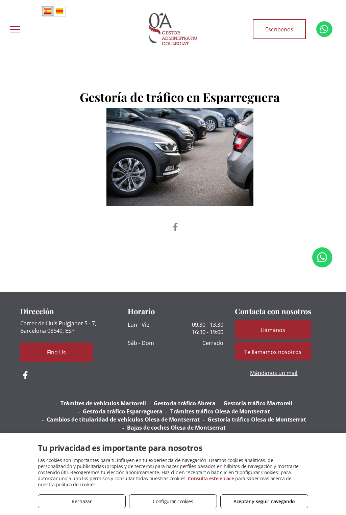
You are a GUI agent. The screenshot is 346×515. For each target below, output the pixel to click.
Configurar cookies (173, 501)
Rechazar (82, 501)
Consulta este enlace (211, 478)
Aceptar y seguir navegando (264, 501)
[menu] (15, 29)
